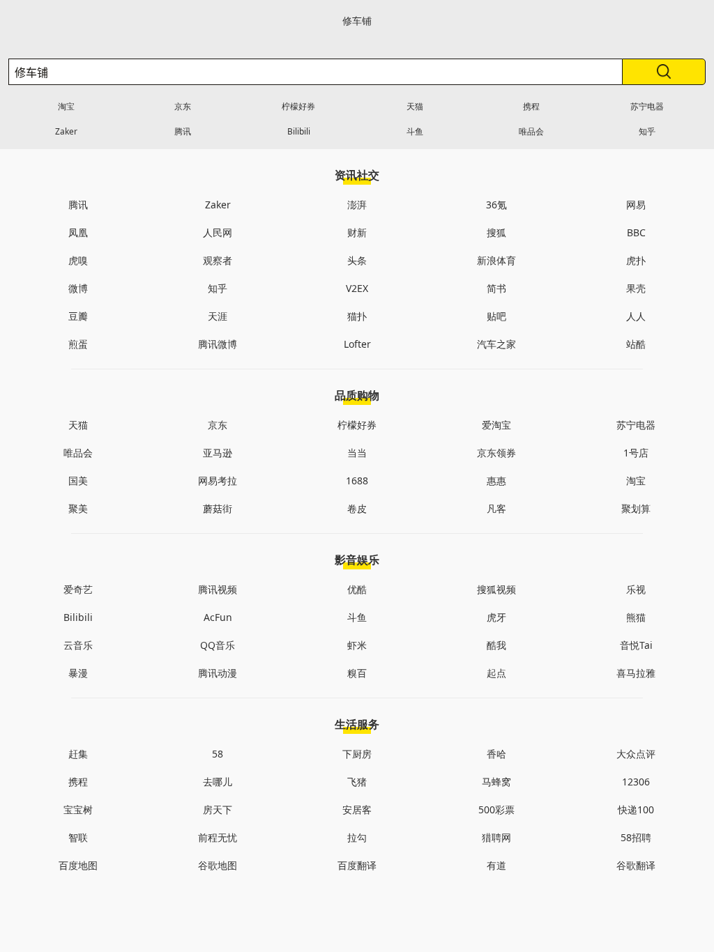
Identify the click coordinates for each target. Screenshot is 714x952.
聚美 (78, 508)
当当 (357, 452)
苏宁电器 (647, 106)
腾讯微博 (217, 344)
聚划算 (636, 508)
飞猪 (357, 781)
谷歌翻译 (635, 865)
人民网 (217, 232)
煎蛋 (78, 344)
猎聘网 (496, 837)
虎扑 (636, 260)
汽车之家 (496, 344)
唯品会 (531, 131)
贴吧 (496, 316)
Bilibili (298, 131)
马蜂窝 (496, 781)
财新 (357, 232)
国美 (78, 480)
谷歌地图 (217, 865)
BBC (636, 232)
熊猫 (636, 617)
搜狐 (496, 232)
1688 (357, 480)
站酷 (636, 344)
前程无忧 (217, 837)
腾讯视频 (217, 589)
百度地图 (78, 865)
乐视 (636, 589)
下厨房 (357, 753)
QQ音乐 (217, 645)
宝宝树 (78, 809)
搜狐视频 (496, 589)
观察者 (217, 260)
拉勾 (357, 837)
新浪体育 (496, 260)
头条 (357, 260)
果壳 (636, 288)
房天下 (217, 809)
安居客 (357, 809)
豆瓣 (78, 316)
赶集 (78, 753)
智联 (78, 837)
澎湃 (357, 204)
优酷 (357, 589)
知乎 (647, 131)
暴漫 (78, 673)
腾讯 (182, 131)
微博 (78, 288)
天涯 (217, 316)
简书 (496, 288)
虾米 (357, 645)
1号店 (635, 452)
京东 (182, 106)
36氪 (496, 204)
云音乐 (78, 645)
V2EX (357, 288)
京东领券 (496, 452)
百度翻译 (357, 865)
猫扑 (357, 316)
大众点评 (635, 753)
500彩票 (496, 809)
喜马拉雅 (635, 673)
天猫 (415, 106)
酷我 (496, 645)
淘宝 (66, 106)
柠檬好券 (298, 106)
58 (217, 753)
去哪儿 (217, 781)
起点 (496, 673)
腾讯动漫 (217, 673)
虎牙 (496, 617)
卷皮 (357, 508)
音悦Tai (636, 645)
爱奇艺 (78, 589)
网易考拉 (217, 480)
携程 (531, 106)
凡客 (496, 508)
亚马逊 (217, 452)
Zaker (66, 131)
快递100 (636, 809)
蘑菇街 (217, 508)
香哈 (496, 753)
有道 (496, 865)
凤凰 (78, 232)
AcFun (218, 617)
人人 (636, 316)
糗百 (357, 673)
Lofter (357, 344)
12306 (636, 781)
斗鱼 (415, 131)
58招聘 (636, 837)
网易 (636, 204)
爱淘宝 (496, 424)
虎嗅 (78, 260)
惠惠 (496, 480)
